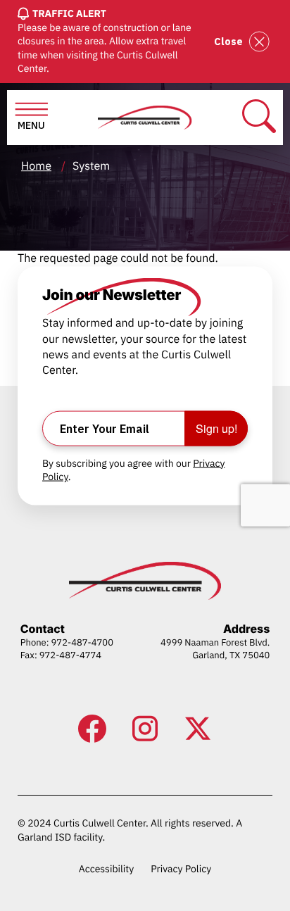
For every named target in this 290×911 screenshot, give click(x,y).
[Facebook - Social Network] (92, 728)
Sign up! (216, 428)
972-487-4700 (82, 642)
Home (36, 166)
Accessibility (106, 868)
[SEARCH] (259, 117)
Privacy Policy (181, 868)
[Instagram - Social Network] (145, 728)
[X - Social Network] (198, 728)
